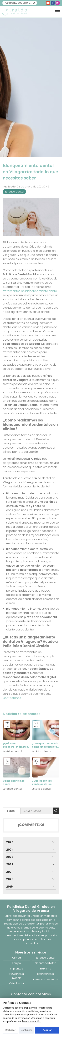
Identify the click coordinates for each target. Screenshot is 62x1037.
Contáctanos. (12, 698)
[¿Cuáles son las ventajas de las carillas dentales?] (45, 767)
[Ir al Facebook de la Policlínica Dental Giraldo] (53, 3)
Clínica (16, 957)
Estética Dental (45, 957)
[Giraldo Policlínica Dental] (14, 11)
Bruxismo (45, 968)
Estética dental (14, 191)
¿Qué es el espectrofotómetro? (16, 745)
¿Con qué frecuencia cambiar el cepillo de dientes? (45, 745)
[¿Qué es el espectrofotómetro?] (16, 730)
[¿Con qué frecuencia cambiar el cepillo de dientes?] (45, 730)
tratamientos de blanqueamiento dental (30, 291)
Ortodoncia (16, 983)
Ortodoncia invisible (16, 976)
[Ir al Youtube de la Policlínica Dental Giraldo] (48, 3)
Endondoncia (45, 974)
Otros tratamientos (45, 979)
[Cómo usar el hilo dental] (16, 767)
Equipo (16, 963)
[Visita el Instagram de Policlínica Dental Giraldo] (57, 3)
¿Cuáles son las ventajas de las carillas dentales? (43, 782)
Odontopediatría (45, 963)
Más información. (31, 1021)
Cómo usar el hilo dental (14, 782)
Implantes (16, 968)
